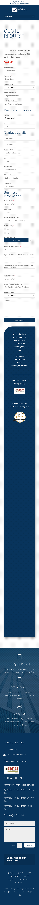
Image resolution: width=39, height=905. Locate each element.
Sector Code (7, 209)
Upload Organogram (9, 237)
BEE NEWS (22, 879)
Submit (30, 845)
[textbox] (17, 87)
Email (6, 158)
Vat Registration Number (11, 101)
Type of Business (9, 84)
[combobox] (19, 87)
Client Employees (9, 275)
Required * (8, 62)
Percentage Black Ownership (12, 246)
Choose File (16, 240)
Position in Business (9, 150)
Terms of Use (13, 892)
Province (7, 115)
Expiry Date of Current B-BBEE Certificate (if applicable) (19, 256)
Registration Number (10, 92)
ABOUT (20, 873)
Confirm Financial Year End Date (13, 284)
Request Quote (19, 320)
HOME (10, 873)
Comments (7, 300)
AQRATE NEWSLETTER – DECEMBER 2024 (19, 785)
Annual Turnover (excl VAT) (12, 217)
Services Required (9, 292)
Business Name (9, 67)
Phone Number (8, 166)
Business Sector (9, 201)
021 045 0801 (19, 359)
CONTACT (19, 882)
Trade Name (8, 76)
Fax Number (7, 183)
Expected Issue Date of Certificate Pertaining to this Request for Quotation (18, 266)
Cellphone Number (9, 175)
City (5, 123)
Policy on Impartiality (24, 892)
